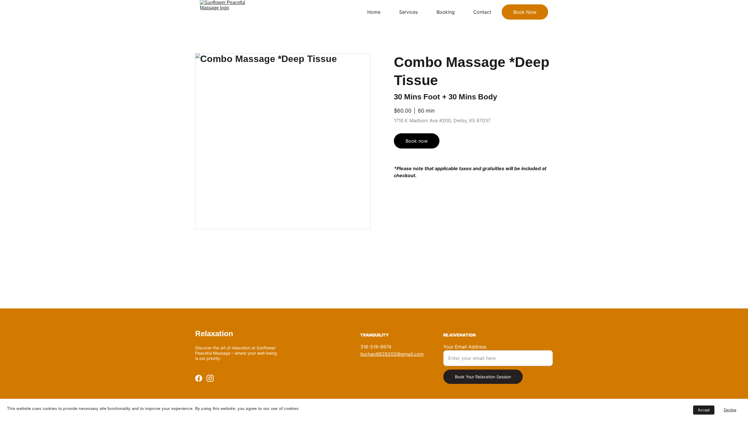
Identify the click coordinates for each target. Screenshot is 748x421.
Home (373, 12)
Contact (482, 12)
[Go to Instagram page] (210, 378)
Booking (446, 12)
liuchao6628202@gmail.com (392, 354)
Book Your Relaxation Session (483, 376)
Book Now (524, 12)
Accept (704, 410)
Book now (417, 141)
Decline (730, 410)
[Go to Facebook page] (198, 378)
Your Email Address (464, 347)
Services (408, 12)
